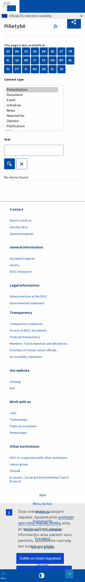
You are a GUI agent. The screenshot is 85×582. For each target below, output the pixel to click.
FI (26, 69)
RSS (56, 26)
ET (61, 51)
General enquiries (22, 234)
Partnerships (18, 433)
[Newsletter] (32, 115)
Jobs (13, 413)
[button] (74, 22)
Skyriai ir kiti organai (42, 556)
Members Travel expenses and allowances (39, 343)
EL (8, 60)
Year (7, 139)
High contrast (41, 575)
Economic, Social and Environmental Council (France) (39, 479)
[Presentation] (32, 89)
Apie (42, 495)
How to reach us (21, 220)
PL (8, 69)
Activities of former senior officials (33, 350)
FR (70, 51)
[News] (32, 110)
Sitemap (15, 382)
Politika (42, 512)
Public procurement (23, 426)
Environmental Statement (27, 303)
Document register (22, 258)
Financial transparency (25, 337)
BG (17, 51)
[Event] (32, 100)
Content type (14, 79)
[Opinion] (32, 121)
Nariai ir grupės (42, 547)
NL (70, 60)
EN (44, 51)
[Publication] (32, 126)
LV (43, 60)
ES (8, 51)
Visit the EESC (19, 227)
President (42, 538)
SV (61, 69)
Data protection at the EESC (28, 296)
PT (17, 69)
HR (26, 60)
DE (52, 51)
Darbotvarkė (42, 521)
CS (26, 51)
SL (52, 69)
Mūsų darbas (42, 503)
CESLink (15, 471)
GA (17, 60)
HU (53, 60)
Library (14, 265)
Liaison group (19, 464)
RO (35, 69)
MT (61, 60)
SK (44, 69)
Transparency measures (26, 324)
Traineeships (18, 419)
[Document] (32, 95)
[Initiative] (32, 105)
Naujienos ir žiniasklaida (42, 530)
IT (34, 60)
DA (35, 51)
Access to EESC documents (28, 330)
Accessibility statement (26, 357)
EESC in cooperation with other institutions (38, 458)
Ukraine (42, 564)
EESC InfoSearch (21, 272)
